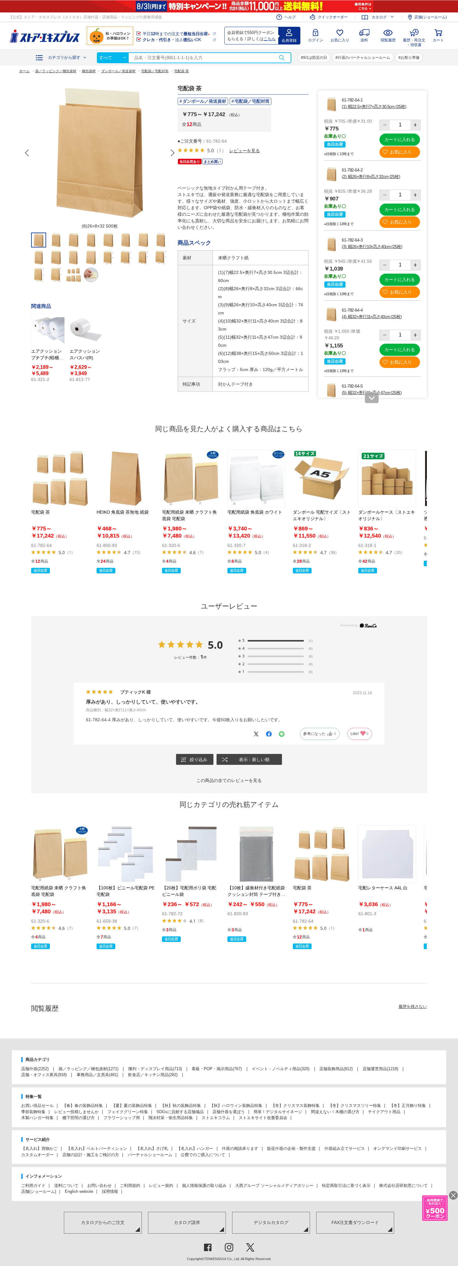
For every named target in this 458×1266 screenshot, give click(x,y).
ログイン (315, 40)
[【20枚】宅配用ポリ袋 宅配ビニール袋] (191, 854)
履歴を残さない (412, 1006)
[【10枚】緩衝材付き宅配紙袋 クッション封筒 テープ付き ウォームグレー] (256, 854)
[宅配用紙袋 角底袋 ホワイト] (256, 478)
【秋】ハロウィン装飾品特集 (236, 1105)
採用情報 (110, 1191)
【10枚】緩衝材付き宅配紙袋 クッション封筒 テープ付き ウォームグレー (256, 894)
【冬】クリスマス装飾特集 (295, 1105)
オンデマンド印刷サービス (397, 1148)
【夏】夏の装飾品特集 (132, 1105)
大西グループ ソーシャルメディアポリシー (274, 1185)
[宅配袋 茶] (60, 478)
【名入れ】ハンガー (195, 1148)
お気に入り (340, 40)
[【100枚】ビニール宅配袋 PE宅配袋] (126, 854)
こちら (270, 38)
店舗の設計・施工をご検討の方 (90, 1154)
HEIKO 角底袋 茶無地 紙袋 (123, 512)
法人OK (172, 39)
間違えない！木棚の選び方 (335, 1111)
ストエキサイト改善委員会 (263, 1117)
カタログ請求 (187, 1222)
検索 (282, 58)
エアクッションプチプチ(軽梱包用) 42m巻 (47, 358)
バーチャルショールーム (150, 1154)
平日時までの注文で (176, 33)
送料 (364, 40)
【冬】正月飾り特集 (407, 1105)
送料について (66, 1185)
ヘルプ (290, 17)
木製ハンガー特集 (37, 1117)
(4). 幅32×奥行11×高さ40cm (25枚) (372, 316)
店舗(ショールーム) (430, 17)
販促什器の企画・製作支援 (291, 1148)
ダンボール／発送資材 (204, 101)
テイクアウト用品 (384, 1111)
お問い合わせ (99, 1185)
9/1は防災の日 (315, 57)
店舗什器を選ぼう (228, 1111)
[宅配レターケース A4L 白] (387, 854)
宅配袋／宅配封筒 (252, 101)
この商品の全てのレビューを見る (229, 780)
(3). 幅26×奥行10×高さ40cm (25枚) (372, 246)
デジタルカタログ (271, 1222)
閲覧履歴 (388, 40)
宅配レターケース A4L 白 (383, 887)
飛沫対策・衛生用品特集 (170, 1117)
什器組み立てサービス (344, 1148)
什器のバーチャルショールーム (364, 57)
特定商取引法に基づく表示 (346, 1185)
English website (79, 1191)
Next (172, 153)
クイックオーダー (333, 17)
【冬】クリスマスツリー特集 (354, 1105)
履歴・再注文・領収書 (414, 41)
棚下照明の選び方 (78, 1117)
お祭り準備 (410, 57)
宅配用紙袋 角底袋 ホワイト (254, 512)
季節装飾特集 (33, 1111)
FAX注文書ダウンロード (355, 1222)
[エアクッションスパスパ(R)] (86, 329)
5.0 (215, 645)
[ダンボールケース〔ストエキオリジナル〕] (387, 478)
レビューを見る (244, 150)
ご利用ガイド (33, 1185)
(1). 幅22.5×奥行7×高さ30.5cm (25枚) (374, 106)
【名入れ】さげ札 (152, 1148)
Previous (27, 153)
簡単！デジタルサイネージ (278, 1111)
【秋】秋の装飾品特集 (180, 1105)
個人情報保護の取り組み (204, 1185)
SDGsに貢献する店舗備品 (180, 1111)
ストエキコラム (216, 1117)
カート (438, 40)
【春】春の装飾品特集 (82, 1105)
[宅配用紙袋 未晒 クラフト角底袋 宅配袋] (191, 478)
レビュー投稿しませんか (76, 1111)
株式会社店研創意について (403, 1185)
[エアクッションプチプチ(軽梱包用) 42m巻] (47, 329)
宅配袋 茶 (40, 512)
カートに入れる (399, 139)
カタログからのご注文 (103, 1222)
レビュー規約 (161, 1185)
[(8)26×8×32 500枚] (99, 152)
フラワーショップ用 (121, 1117)
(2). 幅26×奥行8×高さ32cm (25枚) (371, 176)
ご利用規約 (130, 1185)
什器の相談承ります (240, 1148)
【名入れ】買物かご (39, 1148)
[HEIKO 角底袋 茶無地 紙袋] (126, 478)
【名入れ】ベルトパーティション (96, 1148)
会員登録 (289, 40)
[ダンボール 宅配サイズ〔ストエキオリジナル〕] (322, 478)
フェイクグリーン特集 (127, 1111)
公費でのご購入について (203, 1154)
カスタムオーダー (37, 1154)
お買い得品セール (37, 1105)
